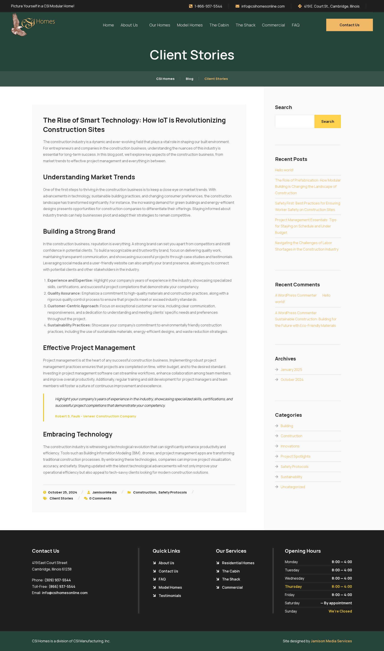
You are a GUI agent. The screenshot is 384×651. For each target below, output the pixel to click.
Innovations (290, 446)
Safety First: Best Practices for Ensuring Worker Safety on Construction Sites (307, 206)
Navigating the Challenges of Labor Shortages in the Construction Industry (306, 246)
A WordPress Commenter (296, 295)
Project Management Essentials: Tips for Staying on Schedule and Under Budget (305, 226)
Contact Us (350, 24)
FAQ (296, 25)
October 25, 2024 (62, 492)
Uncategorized (293, 486)
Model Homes (190, 25)
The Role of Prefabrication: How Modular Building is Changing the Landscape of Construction (308, 187)
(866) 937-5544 (62, 586)
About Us (129, 25)
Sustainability (291, 476)
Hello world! (284, 170)
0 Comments (100, 498)
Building (287, 425)
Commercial (273, 25)
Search (283, 107)
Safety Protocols (172, 492)
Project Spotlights (295, 456)
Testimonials (170, 595)
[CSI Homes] (34, 25)
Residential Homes (238, 562)
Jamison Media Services (331, 641)
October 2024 (292, 379)
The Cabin (219, 25)
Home (108, 25)
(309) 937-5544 (57, 580)
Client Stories (61, 498)
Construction (144, 492)
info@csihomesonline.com (65, 592)
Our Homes (159, 25)
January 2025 (291, 369)
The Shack (245, 25)
